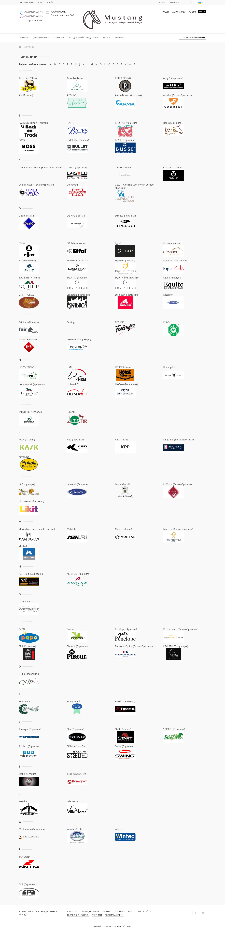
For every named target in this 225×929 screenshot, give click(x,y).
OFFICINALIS (25, 601)
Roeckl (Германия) (125, 701)
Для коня (23, 37)
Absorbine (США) (28, 78)
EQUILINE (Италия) (29, 277)
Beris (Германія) (172, 122)
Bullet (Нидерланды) (78, 140)
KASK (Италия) (27, 439)
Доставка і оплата (124, 911)
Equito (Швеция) (172, 277)
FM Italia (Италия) (28, 339)
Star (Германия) (75, 729)
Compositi (72, 184)
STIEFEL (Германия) (174, 729)
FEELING (119, 322)
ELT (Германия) (27, 260)
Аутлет (106, 37)
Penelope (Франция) (126, 629)
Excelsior (168, 294)
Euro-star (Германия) (126, 294)
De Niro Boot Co (76, 215)
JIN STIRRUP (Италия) (30, 411)
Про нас (162, 2)
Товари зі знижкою (78, 915)
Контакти (174, 2)
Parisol (70, 629)
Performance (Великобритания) (180, 629)
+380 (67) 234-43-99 (33, 12)
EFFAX (22, 243)
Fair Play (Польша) (29, 322)
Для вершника (41, 37)
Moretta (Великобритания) (178, 529)
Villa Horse (72, 801)
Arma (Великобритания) (128, 95)
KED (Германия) (75, 439)
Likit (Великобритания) (31, 501)
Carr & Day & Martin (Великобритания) (40, 167)
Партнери (97, 915)
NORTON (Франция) (78, 573)
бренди (119, 37)
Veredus (23, 801)
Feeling (70, 322)
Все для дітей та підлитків (83, 37)
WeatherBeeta (74, 829)
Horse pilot (169, 367)
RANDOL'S (24, 701)
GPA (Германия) (27, 884)
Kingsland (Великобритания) (179, 439)
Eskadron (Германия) (78, 294)
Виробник (29, 47)
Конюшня (59, 37)
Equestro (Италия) (125, 260)
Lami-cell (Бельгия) (77, 484)
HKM (69, 367)
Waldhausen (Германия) (32, 829)
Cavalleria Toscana (173, 167)
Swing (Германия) (124, 746)
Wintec (118, 829)
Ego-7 (118, 243)
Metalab (71, 529)
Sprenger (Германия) (30, 729)
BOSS (22, 140)
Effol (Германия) (76, 243)
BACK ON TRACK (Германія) (34, 122)
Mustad (23, 546)
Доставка (188, 2)
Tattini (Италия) (27, 773)
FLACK (166, 322)
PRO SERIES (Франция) (175, 646)
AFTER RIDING (123, 78)
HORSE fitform (123, 367)
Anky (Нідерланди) (173, 78)
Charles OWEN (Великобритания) (37, 184)
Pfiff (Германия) (27, 646)
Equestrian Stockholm (78, 260)
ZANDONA (24, 856)
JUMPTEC (72, 411)
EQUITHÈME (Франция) (127, 277)
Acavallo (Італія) (75, 78)
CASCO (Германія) (77, 167)
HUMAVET (72, 384)
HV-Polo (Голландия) (126, 384)
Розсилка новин (114, 915)
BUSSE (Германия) (125, 140)
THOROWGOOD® (76, 773)
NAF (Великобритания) (31, 573)
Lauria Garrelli (122, 484)
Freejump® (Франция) (79, 339)
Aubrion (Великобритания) (178, 95)
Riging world (73, 701)
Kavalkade (24, 456)
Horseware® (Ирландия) (32, 384)
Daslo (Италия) (27, 215)
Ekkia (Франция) (172, 243)
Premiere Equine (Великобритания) (134, 646)
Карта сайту (144, 911)
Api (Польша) (26, 95)
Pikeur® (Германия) (77, 646)
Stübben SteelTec (76, 746)
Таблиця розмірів (90, 911)
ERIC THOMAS (26, 294)
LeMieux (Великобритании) (178, 484)
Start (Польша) (123, 729)
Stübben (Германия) (29, 746)
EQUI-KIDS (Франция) (175, 260)
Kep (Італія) (121, 439)
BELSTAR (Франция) (126, 122)
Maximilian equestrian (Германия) (37, 529)
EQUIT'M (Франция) (77, 277)
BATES (70, 122)
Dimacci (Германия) (126, 215)
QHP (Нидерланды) (29, 673)
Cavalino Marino (123, 167)
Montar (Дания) (123, 529)
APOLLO (71, 95)
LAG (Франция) (27, 484)
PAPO (22, 629)
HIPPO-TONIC (26, 367)
